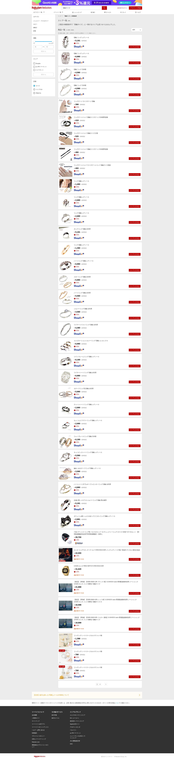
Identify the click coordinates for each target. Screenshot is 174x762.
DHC (71, 744)
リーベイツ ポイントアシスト (40, 727)
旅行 (94, 12)
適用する (43, 51)
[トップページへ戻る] (41, 8)
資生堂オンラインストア (77, 721)
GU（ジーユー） (74, 718)
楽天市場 (54, 715)
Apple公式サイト (75, 724)
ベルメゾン (73, 730)
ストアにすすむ (134, 47)
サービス (108, 12)
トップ (59, 16)
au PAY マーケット (75, 733)
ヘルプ (139, 12)
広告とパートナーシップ (39, 739)
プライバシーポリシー (38, 736)
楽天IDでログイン (122, 8)
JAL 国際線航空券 (75, 741)
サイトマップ (36, 721)
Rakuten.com (36, 742)
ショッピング (78, 12)
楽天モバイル (55, 718)
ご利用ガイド (36, 718)
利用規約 (34, 733)
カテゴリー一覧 (37, 12)
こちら (117, 703)
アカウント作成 (135, 8)
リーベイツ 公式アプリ (38, 724)
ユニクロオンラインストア (77, 715)
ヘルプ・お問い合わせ (38, 730)
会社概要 (34, 715)
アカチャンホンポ (75, 727)
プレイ (124, 12)
